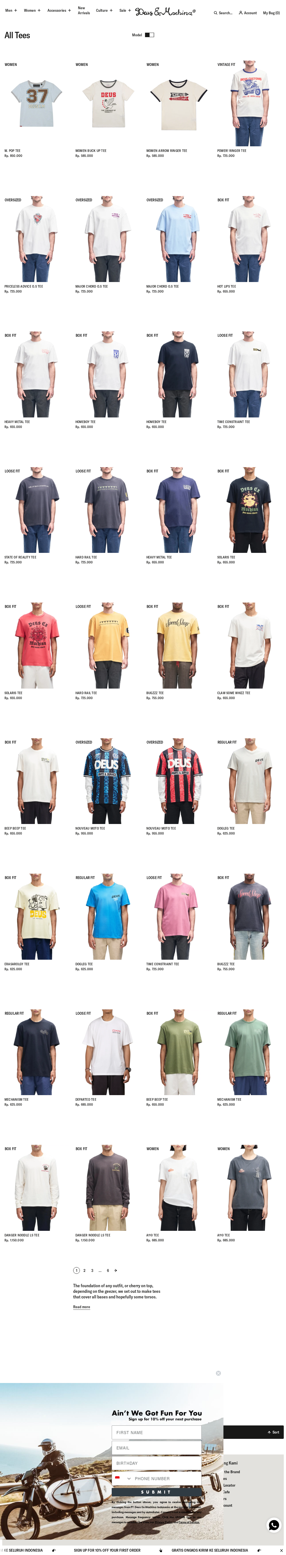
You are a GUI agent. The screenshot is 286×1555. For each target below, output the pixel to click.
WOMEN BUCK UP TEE (90, 151)
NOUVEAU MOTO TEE (90, 828)
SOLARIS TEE (226, 557)
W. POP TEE (12, 151)
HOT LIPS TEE (226, 286)
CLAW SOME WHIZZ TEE (234, 693)
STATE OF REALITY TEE (20, 557)
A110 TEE (152, 1235)
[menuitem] (84, 10)
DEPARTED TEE (85, 1099)
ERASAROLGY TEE (16, 964)
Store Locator (224, 1485)
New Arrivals (84, 10)
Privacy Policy (164, 1522)
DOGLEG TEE (226, 828)
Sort (276, 1432)
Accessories (56, 10)
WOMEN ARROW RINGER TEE (166, 151)
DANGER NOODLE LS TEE (21, 1235)
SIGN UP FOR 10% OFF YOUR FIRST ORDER (244, 1550)
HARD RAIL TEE (86, 557)
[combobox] (122, 1478)
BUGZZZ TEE (155, 693)
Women (30, 10)
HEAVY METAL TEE (17, 422)
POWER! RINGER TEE (231, 151)
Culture (102, 10)
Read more (81, 1307)
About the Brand (227, 1471)
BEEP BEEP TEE (15, 828)
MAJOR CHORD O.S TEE (91, 286)
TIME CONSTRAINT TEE (233, 422)
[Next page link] (115, 1270)
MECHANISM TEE (16, 1099)
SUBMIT (157, 1492)
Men (8, 10)
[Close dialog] (218, 1373)
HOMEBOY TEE (85, 422)
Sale (123, 10)
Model (137, 34)
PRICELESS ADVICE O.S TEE (23, 286)
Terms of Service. (189, 1522)
